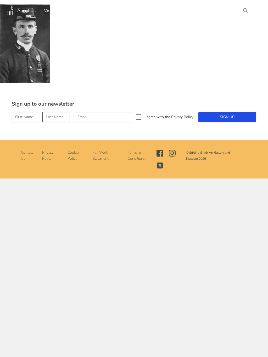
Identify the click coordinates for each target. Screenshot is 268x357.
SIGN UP (227, 116)
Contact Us (27, 155)
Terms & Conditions (136, 155)
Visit (48, 11)
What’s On (71, 11)
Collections (102, 11)
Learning (129, 11)
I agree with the (168, 116)
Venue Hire (158, 11)
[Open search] (245, 10)
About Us (26, 11)
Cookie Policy (73, 155)
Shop (182, 11)
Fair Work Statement (100, 155)
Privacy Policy (182, 116)
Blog (199, 11)
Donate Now (225, 11)
